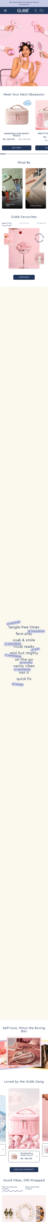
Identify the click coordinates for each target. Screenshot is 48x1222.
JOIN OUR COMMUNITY (24, 1170)
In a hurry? (19, 685)
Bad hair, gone (15, 622)
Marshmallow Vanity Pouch (16, 135)
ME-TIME (37, 649)
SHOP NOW (24, 277)
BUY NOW (16, 148)
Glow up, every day (38, 631)
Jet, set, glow (27, 662)
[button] (5, 10)
